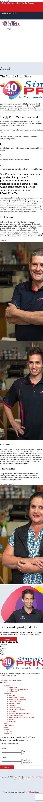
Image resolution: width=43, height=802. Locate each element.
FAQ (10, 731)
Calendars (12, 706)
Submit (6, 767)
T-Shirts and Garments (17, 710)
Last (23, 754)
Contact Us (8, 733)
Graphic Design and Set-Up (18, 690)
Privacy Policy (37, 777)
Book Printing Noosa (16, 698)
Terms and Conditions (21, 779)
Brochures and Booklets (17, 700)
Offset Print (13, 692)
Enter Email (26, 760)
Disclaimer (27, 777)
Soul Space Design (33, 792)
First (23, 751)
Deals (6, 723)
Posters (12, 719)
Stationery (12, 721)
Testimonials (9, 725)
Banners (12, 696)
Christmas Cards (15, 702)
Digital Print (13, 688)
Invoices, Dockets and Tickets (19, 714)
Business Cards (14, 704)
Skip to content (5, 1)
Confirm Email (27, 763)
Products (7, 694)
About (6, 729)
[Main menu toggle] (8, 29)
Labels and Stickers (16, 716)
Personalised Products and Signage (22, 717)
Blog (6, 727)
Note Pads (12, 712)
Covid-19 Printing (15, 708)
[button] (21, 644)
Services (7, 686)
